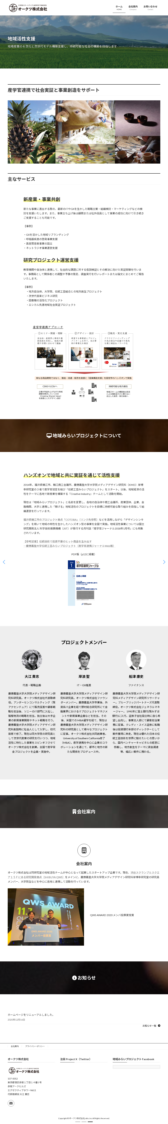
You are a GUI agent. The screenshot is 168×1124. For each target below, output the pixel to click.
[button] (77, 1121)
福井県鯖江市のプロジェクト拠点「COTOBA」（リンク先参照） (61, 519)
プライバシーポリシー (35, 1046)
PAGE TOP (161, 1087)
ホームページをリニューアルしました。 (31, 1014)
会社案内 (15, 1046)
